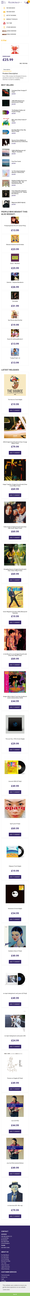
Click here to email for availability (11, 79)
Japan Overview (11, 31)
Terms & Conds (5, 1275)
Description (7, 69)
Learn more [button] (6, 1289)
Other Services (11, 27)
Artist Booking (11, 15)
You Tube (9, 23)
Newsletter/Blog (12, 19)
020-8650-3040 (5, 1247)
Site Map (3, 1281)
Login (2, 1279)
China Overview (11, 34)
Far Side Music (10, 8)
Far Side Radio (10, 11)
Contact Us (4, 1277)
